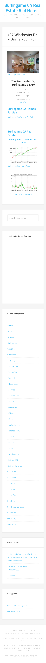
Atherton (11, 325)
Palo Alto (11, 448)
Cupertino (11, 354)
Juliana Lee (16, 631)
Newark (10, 436)
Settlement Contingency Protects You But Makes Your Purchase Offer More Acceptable (22, 557)
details (23, 102)
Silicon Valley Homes (12, 655)
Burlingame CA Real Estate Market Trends (22, 646)
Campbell (11, 349)
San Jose (11, 483)
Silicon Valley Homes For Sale (23, 657)
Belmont (11, 331)
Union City (11, 518)
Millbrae (10, 413)
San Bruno (11, 471)
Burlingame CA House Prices (19, 166)
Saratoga (11, 501)
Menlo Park (12, 407)
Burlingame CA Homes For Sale (21, 110)
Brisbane (11, 337)
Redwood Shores (14, 466)
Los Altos (11, 389)
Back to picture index (16, 74)
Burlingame (12, 343)
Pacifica (10, 442)
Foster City (12, 372)
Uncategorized (13, 611)
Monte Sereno (13, 425)
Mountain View (13, 430)
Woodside (11, 524)
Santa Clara (12, 495)
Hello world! (12, 575)
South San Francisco (15, 507)
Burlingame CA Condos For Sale (20, 117)
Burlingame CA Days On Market (23, 194)
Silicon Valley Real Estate (30, 655)
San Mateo (12, 489)
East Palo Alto (13, 366)
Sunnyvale (11, 512)
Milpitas (10, 419)
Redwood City (13, 460)
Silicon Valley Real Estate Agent (17, 633)
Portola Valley (13, 454)
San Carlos (11, 477)
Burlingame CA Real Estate (19, 133)
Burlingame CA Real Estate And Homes (23, 8)
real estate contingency (17, 605)
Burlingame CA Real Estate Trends (23, 141)
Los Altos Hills (13, 395)
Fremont (11, 378)
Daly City (11, 360)
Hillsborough (12, 384)
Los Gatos (11, 401)
